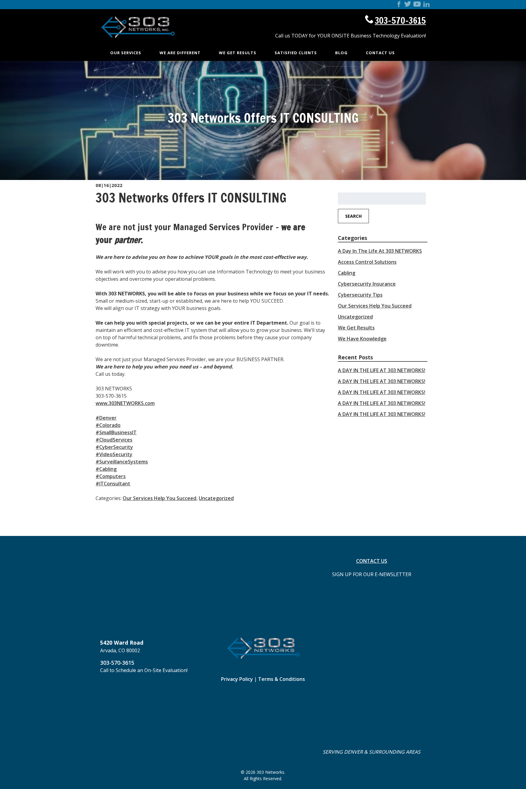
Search (353, 216)
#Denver (106, 417)
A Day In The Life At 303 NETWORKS (380, 251)
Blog (341, 52)
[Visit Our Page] (398, 5)
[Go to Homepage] (138, 44)
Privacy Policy (237, 679)
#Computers (111, 476)
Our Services (125, 52)
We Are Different (180, 52)
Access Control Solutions (367, 262)
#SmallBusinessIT (116, 432)
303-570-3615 (400, 20)
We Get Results (237, 52)
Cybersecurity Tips (360, 294)
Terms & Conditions (281, 679)
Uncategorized (216, 498)
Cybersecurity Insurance (367, 283)
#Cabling (106, 469)
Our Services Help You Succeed (159, 498)
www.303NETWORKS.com (125, 403)
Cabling (346, 272)
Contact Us (380, 52)
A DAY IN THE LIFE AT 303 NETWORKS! (381, 370)
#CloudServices (114, 439)
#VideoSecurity (114, 454)
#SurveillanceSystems (122, 461)
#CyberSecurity (114, 447)
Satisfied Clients (296, 52)
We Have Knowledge (362, 338)
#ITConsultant (113, 483)
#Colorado (108, 425)
